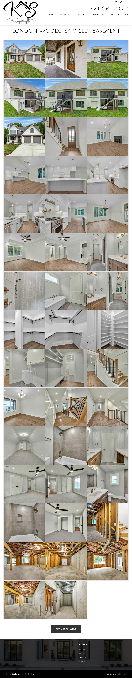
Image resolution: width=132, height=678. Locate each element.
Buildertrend (122, 674)
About (52, 15)
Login (126, 15)
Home (82, 649)
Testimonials (66, 15)
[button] (66, 59)
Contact (114, 15)
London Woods (98, 15)
